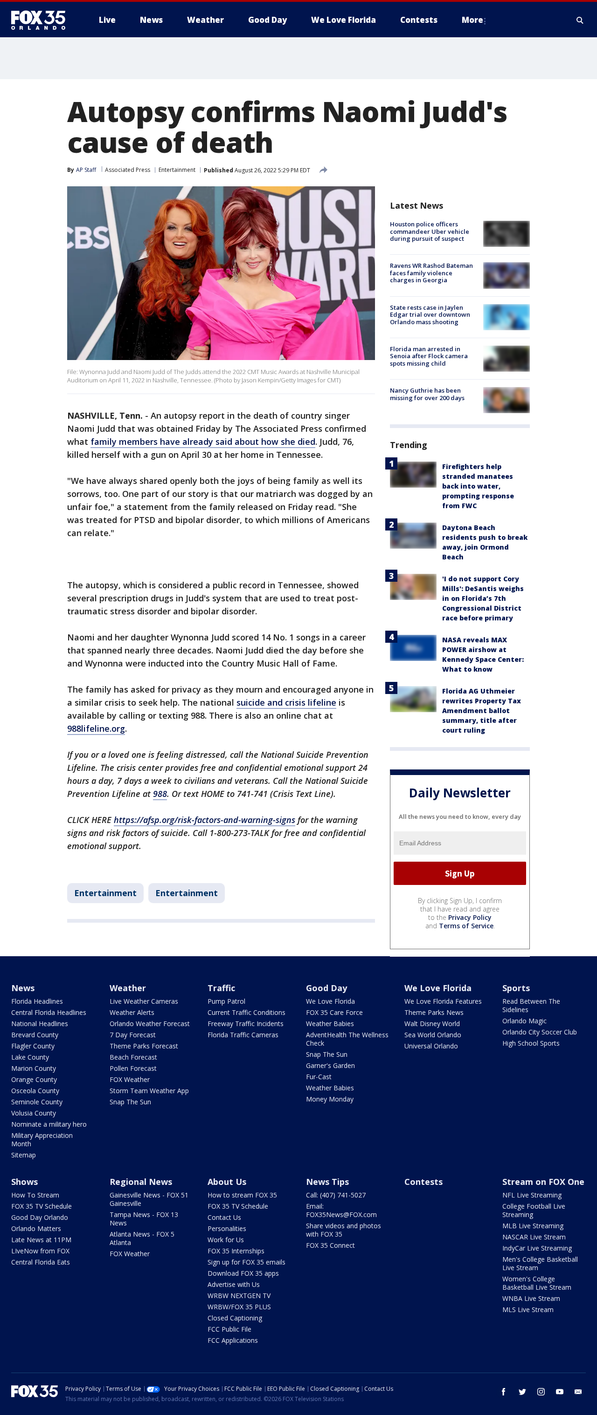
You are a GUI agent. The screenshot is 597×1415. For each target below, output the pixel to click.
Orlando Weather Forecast (150, 1023)
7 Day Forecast (133, 1034)
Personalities (227, 1228)
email (578, 1391)
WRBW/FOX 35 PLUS (239, 1306)
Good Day (326, 987)
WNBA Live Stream (531, 1298)
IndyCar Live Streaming (537, 1248)
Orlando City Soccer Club (539, 1031)
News (23, 987)
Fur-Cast (319, 1076)
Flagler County (33, 1045)
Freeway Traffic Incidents (246, 1023)
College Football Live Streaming (533, 1210)
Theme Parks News (434, 1012)
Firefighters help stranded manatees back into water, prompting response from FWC (478, 486)
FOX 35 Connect (330, 1245)
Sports (516, 987)
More (472, 19)
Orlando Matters (36, 1228)
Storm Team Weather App (149, 1090)
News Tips (327, 1181)
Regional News (141, 1181)
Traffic (221, 987)
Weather (128, 987)
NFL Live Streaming (532, 1195)
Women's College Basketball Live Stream (536, 1283)
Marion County (33, 1068)
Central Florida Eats (40, 1262)
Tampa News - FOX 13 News (144, 1218)
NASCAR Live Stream (534, 1236)
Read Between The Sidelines (531, 1005)
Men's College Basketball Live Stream (540, 1263)
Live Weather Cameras (144, 1001)
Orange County (34, 1079)
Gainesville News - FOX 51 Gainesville (149, 1199)
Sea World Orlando (432, 1034)
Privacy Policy (470, 917)
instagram (541, 1391)
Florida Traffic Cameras (243, 1034)
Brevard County (34, 1034)
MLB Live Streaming (532, 1225)
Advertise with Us (234, 1284)
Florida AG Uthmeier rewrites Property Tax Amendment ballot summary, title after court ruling (481, 711)
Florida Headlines (37, 1001)
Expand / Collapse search (580, 20)
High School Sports (531, 1043)
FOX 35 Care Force (334, 1012)
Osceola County (35, 1090)
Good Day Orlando (39, 1217)
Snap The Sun (130, 1101)
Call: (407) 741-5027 (336, 1195)
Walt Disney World (432, 1023)
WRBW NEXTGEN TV (239, 1295)
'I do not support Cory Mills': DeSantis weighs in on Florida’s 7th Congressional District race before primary (483, 598)
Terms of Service (466, 925)
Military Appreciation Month (42, 1139)
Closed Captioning (235, 1317)
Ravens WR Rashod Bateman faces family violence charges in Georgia (431, 272)
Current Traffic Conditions (246, 1012)
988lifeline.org (96, 728)
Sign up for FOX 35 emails (246, 1262)
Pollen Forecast (133, 1068)
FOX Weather (130, 1079)
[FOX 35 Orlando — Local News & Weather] (42, 20)
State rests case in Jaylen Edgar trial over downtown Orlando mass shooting (430, 314)
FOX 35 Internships (236, 1250)
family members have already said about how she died (202, 441)
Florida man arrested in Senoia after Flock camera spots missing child (429, 356)
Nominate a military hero (49, 1124)
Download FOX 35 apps (243, 1273)
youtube (559, 1391)
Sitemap (23, 1154)
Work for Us (226, 1239)
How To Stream (35, 1195)
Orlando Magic (524, 1020)
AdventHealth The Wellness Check (347, 1039)
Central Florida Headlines (48, 1012)
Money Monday (330, 1099)
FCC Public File (229, 1329)
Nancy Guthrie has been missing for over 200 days (427, 394)
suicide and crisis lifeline (286, 702)
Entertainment (177, 170)
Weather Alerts (132, 1012)
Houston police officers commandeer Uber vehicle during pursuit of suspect (429, 231)
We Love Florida (330, 1001)
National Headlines (39, 1023)
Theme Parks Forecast (144, 1045)
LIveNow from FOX (40, 1250)
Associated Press (127, 170)
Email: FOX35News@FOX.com (341, 1210)
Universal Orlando (431, 1045)
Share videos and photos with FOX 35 (343, 1229)
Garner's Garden (330, 1065)
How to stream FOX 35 (242, 1195)
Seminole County (36, 1101)
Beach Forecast (133, 1057)
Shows (24, 1181)
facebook (503, 1391)
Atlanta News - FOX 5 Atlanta (142, 1238)
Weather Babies (330, 1023)
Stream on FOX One (543, 1181)
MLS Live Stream (528, 1309)
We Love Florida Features (443, 1001)
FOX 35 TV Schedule (41, 1206)
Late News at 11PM (41, 1239)
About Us (227, 1181)
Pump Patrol (226, 1001)
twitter (522, 1391)
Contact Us (224, 1217)
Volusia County (33, 1113)
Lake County (30, 1057)
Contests (423, 1181)
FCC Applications (233, 1340)
